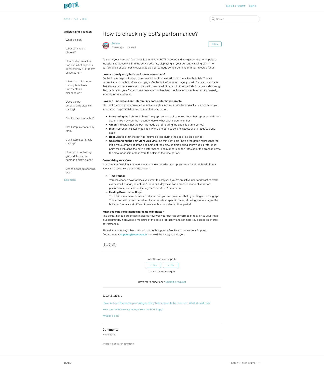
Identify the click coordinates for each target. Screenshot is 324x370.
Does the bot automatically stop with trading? (79, 105)
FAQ (76, 19)
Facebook (104, 245)
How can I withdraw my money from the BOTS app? (133, 309)
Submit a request (235, 5)
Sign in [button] (252, 5)
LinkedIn (114, 245)
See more (70, 179)
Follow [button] (215, 44)
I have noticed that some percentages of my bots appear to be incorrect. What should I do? (156, 303)
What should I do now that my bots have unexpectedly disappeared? (78, 87)
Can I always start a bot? (80, 118)
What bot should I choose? (76, 50)
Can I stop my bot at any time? (80, 128)
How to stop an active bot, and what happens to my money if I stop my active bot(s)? (80, 67)
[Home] (71, 7)
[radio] (153, 265)
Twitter (109, 245)
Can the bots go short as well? (80, 170)
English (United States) (243, 362)
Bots (84, 19)
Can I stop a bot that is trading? (79, 141)
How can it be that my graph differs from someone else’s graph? (79, 156)
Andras (116, 43)
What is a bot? (74, 39)
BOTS (67, 19)
